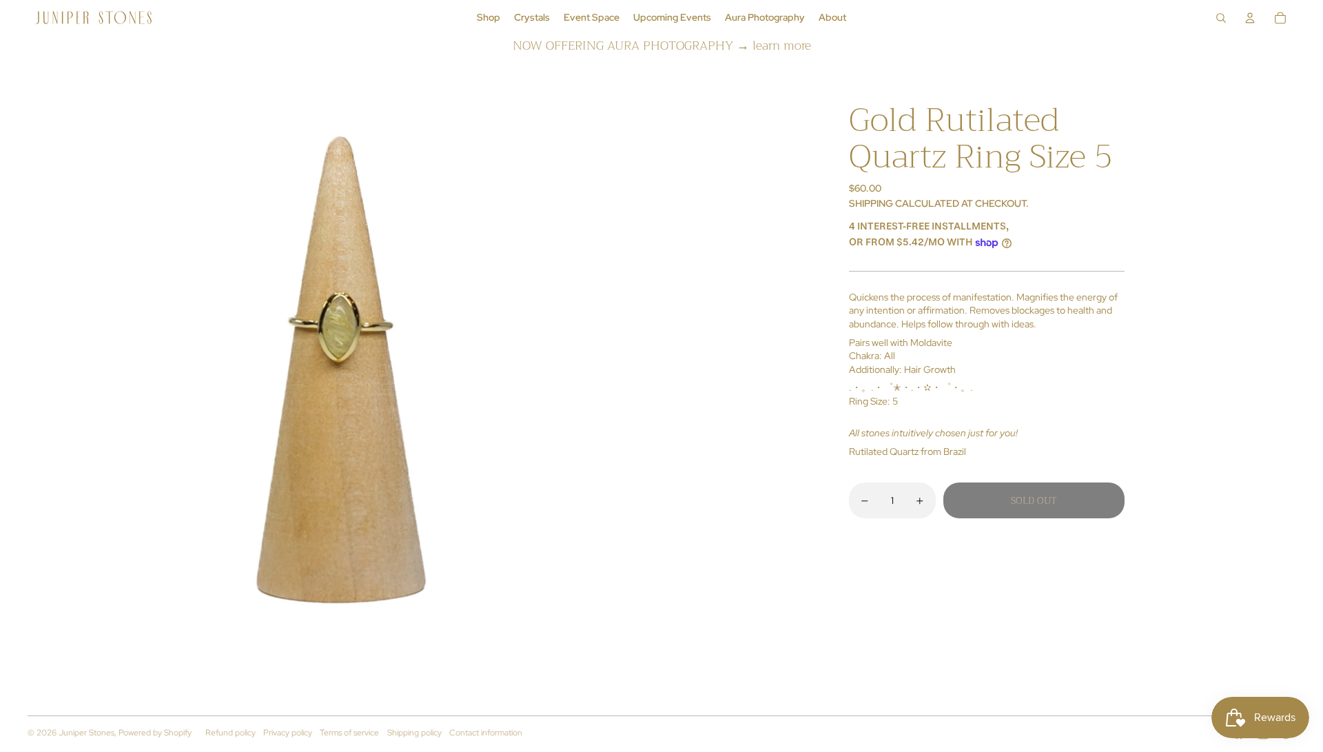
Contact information (485, 732)
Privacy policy (287, 732)
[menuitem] (488, 18)
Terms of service (349, 732)
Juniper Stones (86, 732)
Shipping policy (414, 732)
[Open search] (1221, 18)
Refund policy (230, 732)
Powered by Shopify (155, 732)
